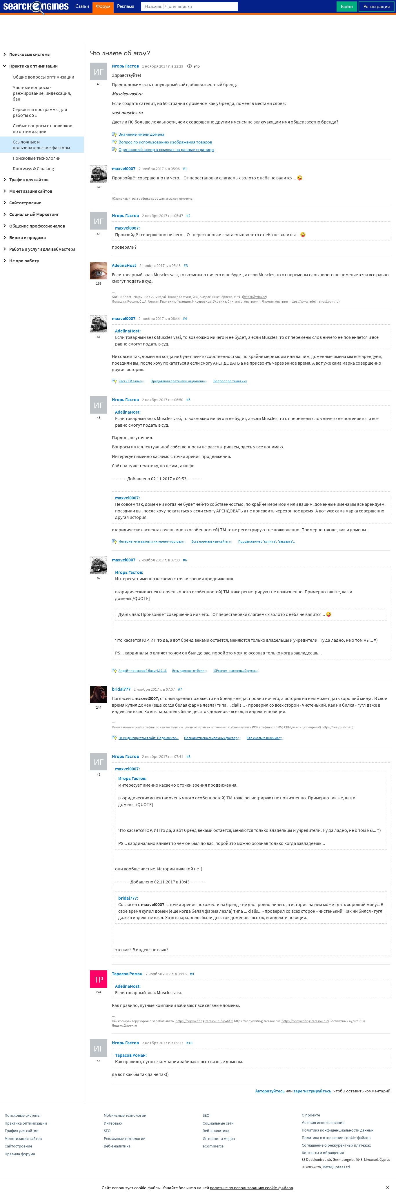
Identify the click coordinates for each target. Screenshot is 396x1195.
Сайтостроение (25, 202)
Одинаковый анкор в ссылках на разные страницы (166, 149)
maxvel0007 (123, 168)
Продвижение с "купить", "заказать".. (266, 541)
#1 (185, 168)
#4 (185, 318)
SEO (107, 1130)
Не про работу (24, 260)
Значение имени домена (141, 134)
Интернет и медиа (219, 1138)
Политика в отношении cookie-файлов (336, 1137)
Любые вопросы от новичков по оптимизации (42, 128)
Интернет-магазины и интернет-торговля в (152, 541)
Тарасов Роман (127, 973)
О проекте (311, 1115)
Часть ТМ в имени (132, 381)
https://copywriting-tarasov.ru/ (305, 1021)
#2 (188, 215)
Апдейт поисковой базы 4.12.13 (143, 670)
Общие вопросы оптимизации (43, 77)
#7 (180, 689)
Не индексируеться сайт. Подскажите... (149, 738)
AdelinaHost (124, 265)
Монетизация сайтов (30, 191)
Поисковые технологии (37, 158)
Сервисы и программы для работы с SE (40, 112)
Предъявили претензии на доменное (179, 381)
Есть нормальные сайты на (212, 541)
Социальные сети (218, 1123)
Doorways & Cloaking (33, 168)
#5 (188, 399)
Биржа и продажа (27, 237)
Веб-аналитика (117, 1146)
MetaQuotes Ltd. (336, 1166)
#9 (192, 973)
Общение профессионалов (37, 226)
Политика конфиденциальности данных (337, 1130)
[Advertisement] (198, 29)
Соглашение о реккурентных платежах (336, 1145)
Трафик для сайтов (28, 179)
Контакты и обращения (323, 1152)
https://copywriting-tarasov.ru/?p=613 (204, 1021)
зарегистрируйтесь (312, 1091)
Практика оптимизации (33, 66)
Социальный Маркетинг (34, 214)
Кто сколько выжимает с (265, 738)
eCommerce (213, 1146)
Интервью (113, 1123)
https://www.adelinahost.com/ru (314, 301)
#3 (186, 265)
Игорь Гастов (125, 66)
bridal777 (121, 689)
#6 (185, 560)
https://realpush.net (337, 727)
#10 (189, 1042)
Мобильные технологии (125, 1115)
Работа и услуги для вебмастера (42, 249)
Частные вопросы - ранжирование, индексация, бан (42, 93)
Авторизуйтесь (270, 1091)
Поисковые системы (29, 54)
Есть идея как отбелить (190, 670)
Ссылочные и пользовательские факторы (41, 144)
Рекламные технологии (125, 1138)
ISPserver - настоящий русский (236, 670)
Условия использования (323, 1122)
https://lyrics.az (254, 296)
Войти (347, 6)
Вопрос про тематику (230, 381)
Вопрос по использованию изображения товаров (165, 142)
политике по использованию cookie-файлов (251, 1187)
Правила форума (20, 1153)
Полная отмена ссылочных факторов (212, 738)
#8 (188, 756)
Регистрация (377, 6)
